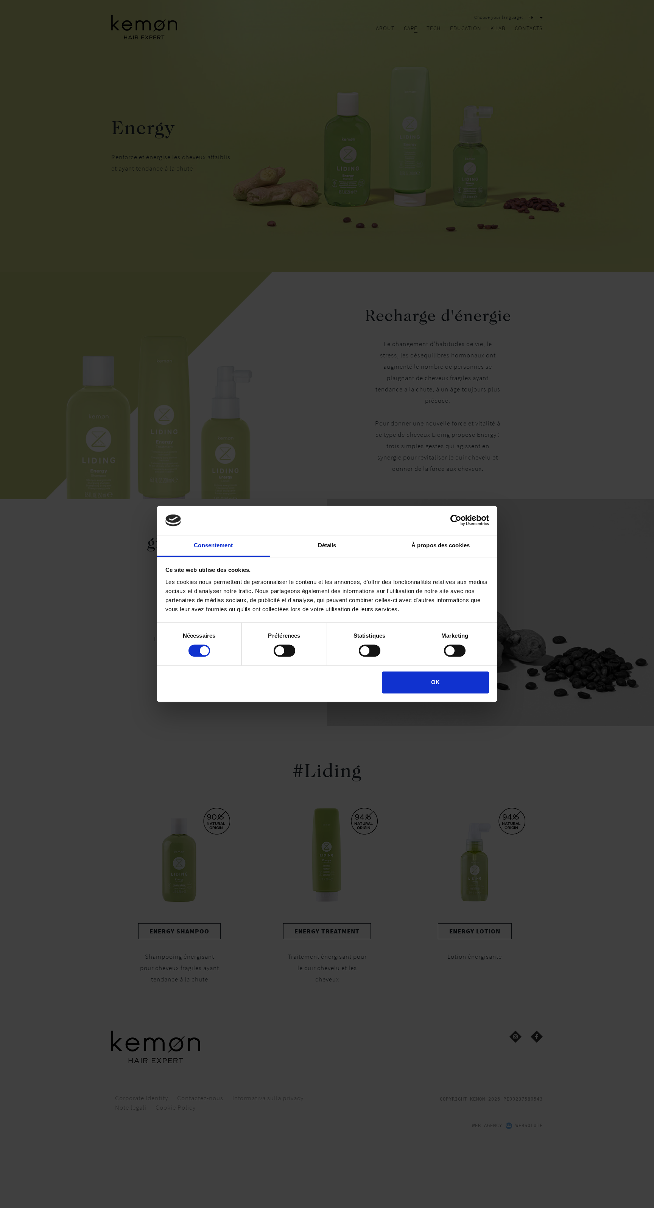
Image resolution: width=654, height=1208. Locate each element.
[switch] (284, 651)
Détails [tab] (327, 545)
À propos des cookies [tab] (440, 545)
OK (435, 682)
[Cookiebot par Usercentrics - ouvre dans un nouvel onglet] (456, 520)
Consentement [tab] (213, 545)
